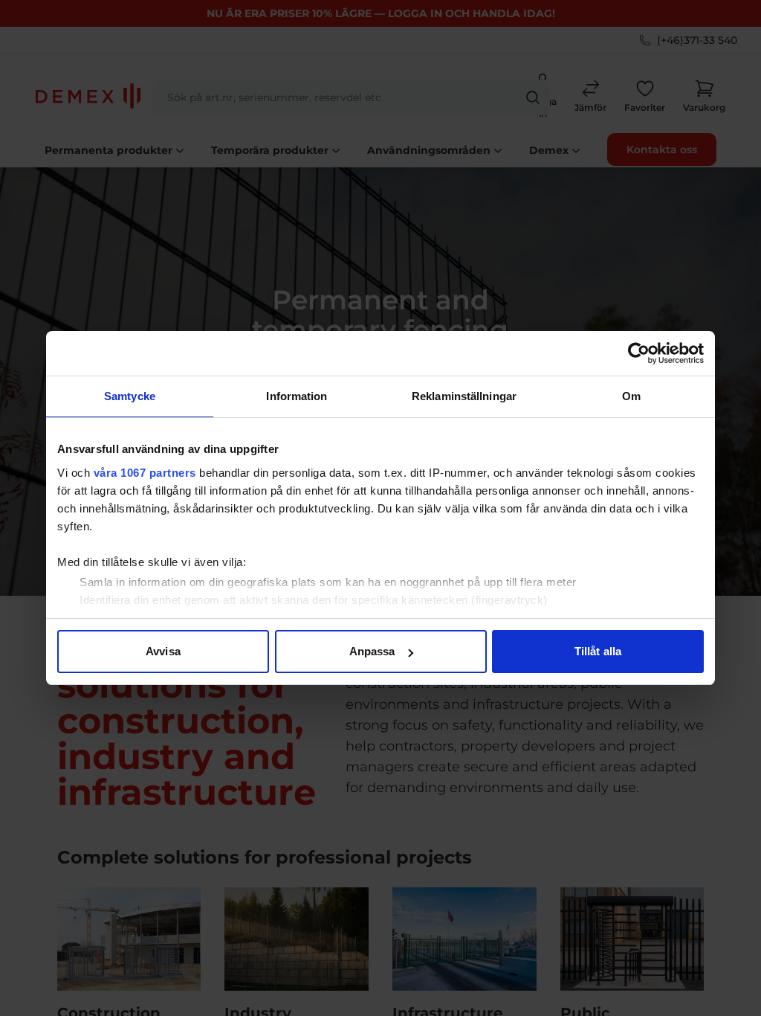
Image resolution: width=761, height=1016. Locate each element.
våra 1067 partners (145, 472)
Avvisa (163, 651)
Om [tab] (631, 396)
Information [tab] (296, 396)
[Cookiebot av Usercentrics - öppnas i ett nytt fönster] (639, 353)
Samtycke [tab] (129, 396)
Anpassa (372, 651)
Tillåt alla (597, 651)
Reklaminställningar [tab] (464, 396)
